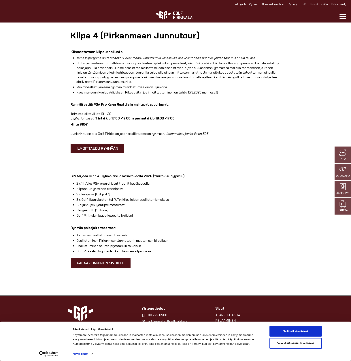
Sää (304, 4)
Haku (255, 4)
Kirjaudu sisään (319, 4)
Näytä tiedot (80, 353)
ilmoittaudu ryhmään (97, 148)
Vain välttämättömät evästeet (295, 343)
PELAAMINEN (225, 320)
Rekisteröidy (338, 4)
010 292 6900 (157, 315)
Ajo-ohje (293, 4)
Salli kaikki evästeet (295, 331)
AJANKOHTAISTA (227, 315)
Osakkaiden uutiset (273, 4)
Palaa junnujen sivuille (100, 263)
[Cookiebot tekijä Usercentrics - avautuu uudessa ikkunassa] (49, 354)
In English (240, 4)
